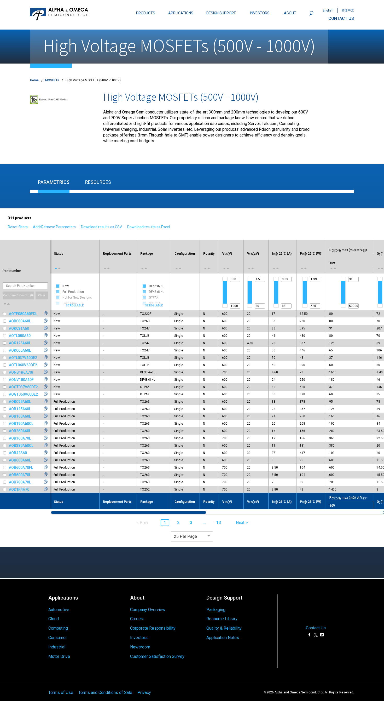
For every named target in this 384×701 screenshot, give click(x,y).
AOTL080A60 (20, 336)
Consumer (57, 637)
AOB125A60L (20, 409)
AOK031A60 (19, 328)
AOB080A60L (20, 321)
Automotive (58, 609)
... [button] (204, 522)
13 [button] (218, 522)
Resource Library (221, 618)
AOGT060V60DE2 (23, 394)
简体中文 (347, 10)
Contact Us (316, 627)
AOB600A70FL (21, 467)
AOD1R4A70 (19, 489)
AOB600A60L (20, 460)
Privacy (144, 692)
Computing (58, 628)
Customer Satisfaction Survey (157, 656)
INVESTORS (260, 13)
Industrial (56, 647)
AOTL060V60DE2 (23, 365)
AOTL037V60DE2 (23, 358)
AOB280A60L (20, 431)
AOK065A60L (20, 350)
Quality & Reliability (224, 628)
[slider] (225, 279)
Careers (137, 618)
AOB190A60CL (21, 423)
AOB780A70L (20, 482)
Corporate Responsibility (153, 628)
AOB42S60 (18, 453)
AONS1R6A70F (21, 372)
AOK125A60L (20, 343)
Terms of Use (60, 692)
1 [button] (165, 522)
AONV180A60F (21, 379)
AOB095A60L (20, 401)
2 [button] (178, 522)
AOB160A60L (20, 416)
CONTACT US (341, 18)
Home (34, 80)
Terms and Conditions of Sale (105, 692)
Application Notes (222, 637)
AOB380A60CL (21, 445)
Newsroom (140, 647)
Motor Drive (59, 656)
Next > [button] (242, 522)
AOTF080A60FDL (23, 314)
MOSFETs (52, 80)
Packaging (215, 609)
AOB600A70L (20, 475)
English (328, 10)
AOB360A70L (20, 438)
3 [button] (191, 522)
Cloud (53, 618)
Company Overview (147, 609)
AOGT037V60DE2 (23, 387)
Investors (139, 637)
